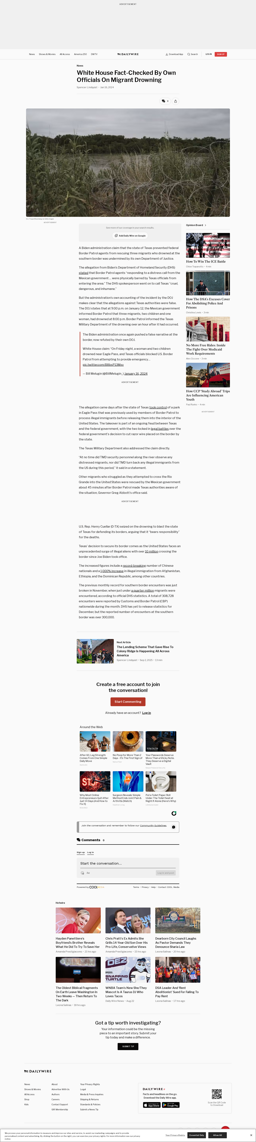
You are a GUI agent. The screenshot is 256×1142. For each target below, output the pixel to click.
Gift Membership (60, 1109)
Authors (56, 1094)
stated (83, 273)
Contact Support (60, 1104)
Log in (146, 713)
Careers (56, 1099)
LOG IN (209, 54)
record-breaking (134, 565)
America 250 (80, 54)
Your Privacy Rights (90, 1084)
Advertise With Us (60, 1089)
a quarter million (142, 590)
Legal (83, 1089)
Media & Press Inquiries (91, 1094)
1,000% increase (112, 571)
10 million (151, 551)
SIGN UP (221, 54)
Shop (26, 1099)
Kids (26, 1104)
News (32, 54)
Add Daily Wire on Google (132, 235)
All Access (65, 54)
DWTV (94, 54)
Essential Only (196, 1135)
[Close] (251, 1135)
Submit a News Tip (89, 1109)
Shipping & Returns (89, 1099)
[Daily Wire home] (128, 54)
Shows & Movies (47, 54)
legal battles (160, 429)
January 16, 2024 (136, 373)
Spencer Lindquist (87, 87)
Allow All (217, 1135)
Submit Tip (128, 1046)
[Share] (175, 101)
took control (158, 407)
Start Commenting (128, 701)
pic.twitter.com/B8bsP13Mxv (103, 364)
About (55, 1084)
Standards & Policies (90, 1104)
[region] (128, 1135)
